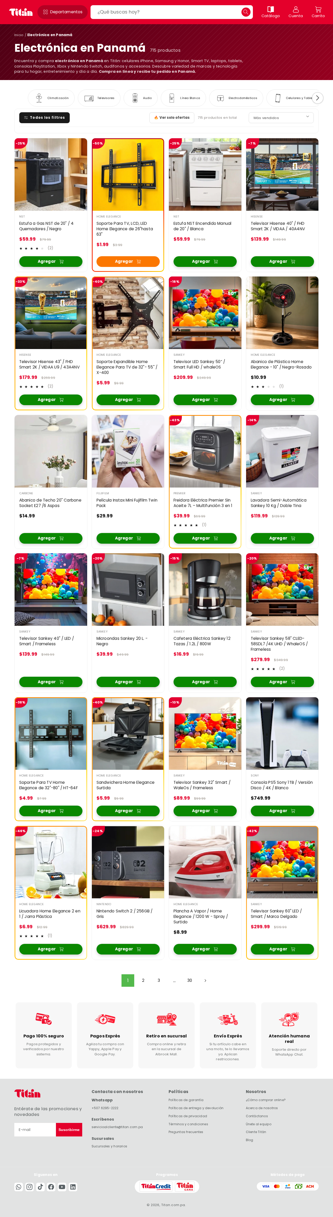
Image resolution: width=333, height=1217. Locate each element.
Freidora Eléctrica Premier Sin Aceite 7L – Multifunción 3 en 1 (203, 503)
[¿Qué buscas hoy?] (246, 12)
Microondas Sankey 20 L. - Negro (122, 641)
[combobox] (172, 12)
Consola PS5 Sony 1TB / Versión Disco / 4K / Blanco (282, 785)
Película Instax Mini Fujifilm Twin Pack (126, 503)
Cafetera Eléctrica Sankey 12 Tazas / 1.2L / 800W (202, 641)
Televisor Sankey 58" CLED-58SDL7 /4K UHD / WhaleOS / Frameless (279, 644)
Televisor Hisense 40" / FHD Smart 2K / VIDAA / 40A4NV (278, 226)
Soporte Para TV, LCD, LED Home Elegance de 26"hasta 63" (124, 229)
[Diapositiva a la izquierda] (15, 98)
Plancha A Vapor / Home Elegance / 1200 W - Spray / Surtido (201, 917)
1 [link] (128, 980)
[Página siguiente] (205, 980)
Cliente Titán (256, 1132)
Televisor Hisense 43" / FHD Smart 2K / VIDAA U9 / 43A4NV (49, 364)
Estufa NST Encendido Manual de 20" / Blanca (203, 226)
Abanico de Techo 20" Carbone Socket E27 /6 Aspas (50, 503)
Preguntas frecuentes (186, 1132)
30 (189, 980)
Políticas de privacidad (188, 1116)
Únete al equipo (258, 1124)
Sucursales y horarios (109, 1146)
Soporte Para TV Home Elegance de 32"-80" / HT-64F (48, 785)
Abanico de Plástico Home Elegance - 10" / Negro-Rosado (281, 364)
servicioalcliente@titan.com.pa (117, 1127)
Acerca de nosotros (262, 1108)
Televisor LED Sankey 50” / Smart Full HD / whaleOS (199, 364)
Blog (249, 1140)
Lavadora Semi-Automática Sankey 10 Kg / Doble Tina (278, 503)
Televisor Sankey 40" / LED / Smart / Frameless (46, 641)
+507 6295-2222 (105, 1108)
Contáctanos (257, 1116)
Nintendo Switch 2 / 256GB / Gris (124, 914)
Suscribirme (69, 1130)
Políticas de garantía (186, 1100)
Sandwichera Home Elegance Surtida (125, 785)
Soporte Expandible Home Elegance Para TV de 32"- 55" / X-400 (126, 367)
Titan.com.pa (173, 1205)
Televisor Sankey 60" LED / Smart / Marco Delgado (276, 914)
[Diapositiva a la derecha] (317, 98)
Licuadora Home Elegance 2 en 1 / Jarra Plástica (49, 914)
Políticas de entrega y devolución (196, 1108)
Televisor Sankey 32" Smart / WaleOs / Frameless (202, 785)
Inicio (18, 34)
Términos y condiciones (188, 1124)
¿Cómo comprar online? (266, 1100)
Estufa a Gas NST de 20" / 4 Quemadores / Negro (46, 226)
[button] (62, 12)
